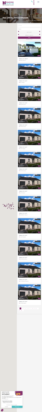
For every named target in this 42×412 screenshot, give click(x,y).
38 (19, 310)
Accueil (27, 20)
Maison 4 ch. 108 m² (23, 58)
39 (21, 310)
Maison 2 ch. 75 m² (23, 80)
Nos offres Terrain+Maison (34, 20)
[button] (9, 207)
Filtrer (29, 37)
